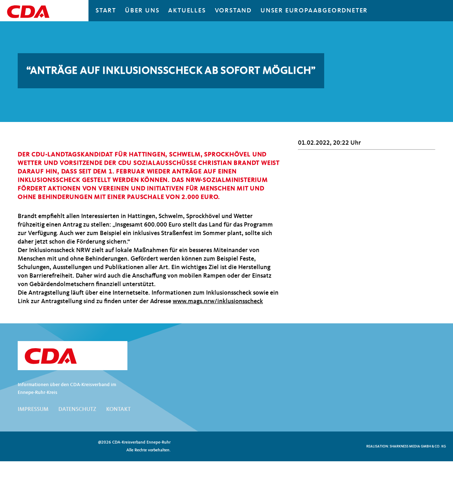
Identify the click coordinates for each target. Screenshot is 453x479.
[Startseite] (72, 356)
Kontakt (118, 409)
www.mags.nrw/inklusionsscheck (218, 301)
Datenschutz (77, 409)
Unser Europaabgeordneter (314, 10)
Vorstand (233, 10)
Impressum (33, 409)
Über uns (142, 10)
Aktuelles (187, 10)
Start (106, 10)
